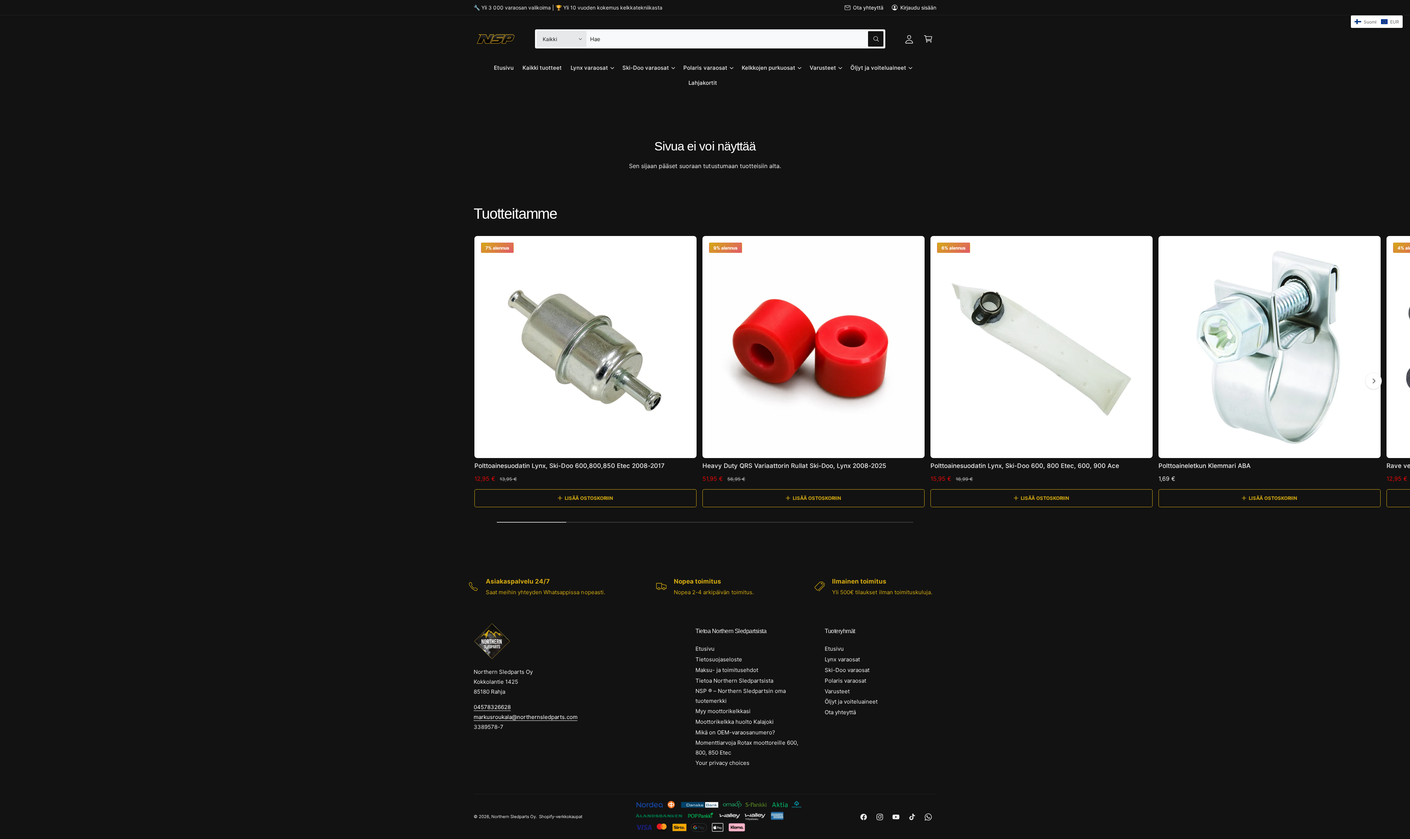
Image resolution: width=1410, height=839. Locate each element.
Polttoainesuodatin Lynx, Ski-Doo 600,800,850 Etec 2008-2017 (569, 465)
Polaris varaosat (705, 67)
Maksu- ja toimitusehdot (726, 670)
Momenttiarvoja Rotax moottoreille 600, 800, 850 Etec (746, 747)
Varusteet (823, 67)
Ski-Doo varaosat (645, 67)
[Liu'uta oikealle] (1374, 381)
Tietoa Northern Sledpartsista (734, 680)
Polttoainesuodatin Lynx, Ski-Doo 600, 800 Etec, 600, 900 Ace (1024, 465)
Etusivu (705, 648)
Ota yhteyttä (868, 7)
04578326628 (492, 707)
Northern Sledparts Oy (513, 816)
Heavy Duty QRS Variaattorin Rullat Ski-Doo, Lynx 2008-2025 (794, 465)
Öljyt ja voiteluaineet (878, 67)
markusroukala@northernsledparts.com (526, 716)
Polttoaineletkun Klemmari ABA (1204, 465)
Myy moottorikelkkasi (723, 711)
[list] (705, 586)
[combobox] (736, 38)
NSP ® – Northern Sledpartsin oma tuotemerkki (740, 695)
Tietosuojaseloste (718, 659)
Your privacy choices (722, 762)
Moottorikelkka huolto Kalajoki (734, 721)
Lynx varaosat (589, 67)
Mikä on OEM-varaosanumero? (735, 732)
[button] (928, 38)
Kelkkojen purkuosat (768, 67)
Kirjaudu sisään (918, 7)
